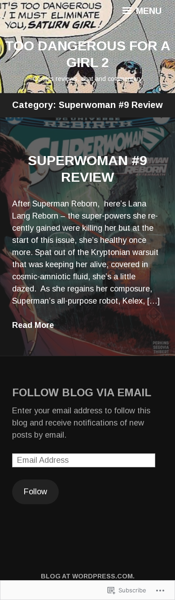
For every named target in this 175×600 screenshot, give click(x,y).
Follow (35, 491)
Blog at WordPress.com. (88, 576)
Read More (33, 325)
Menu (147, 10)
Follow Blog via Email (81, 392)
